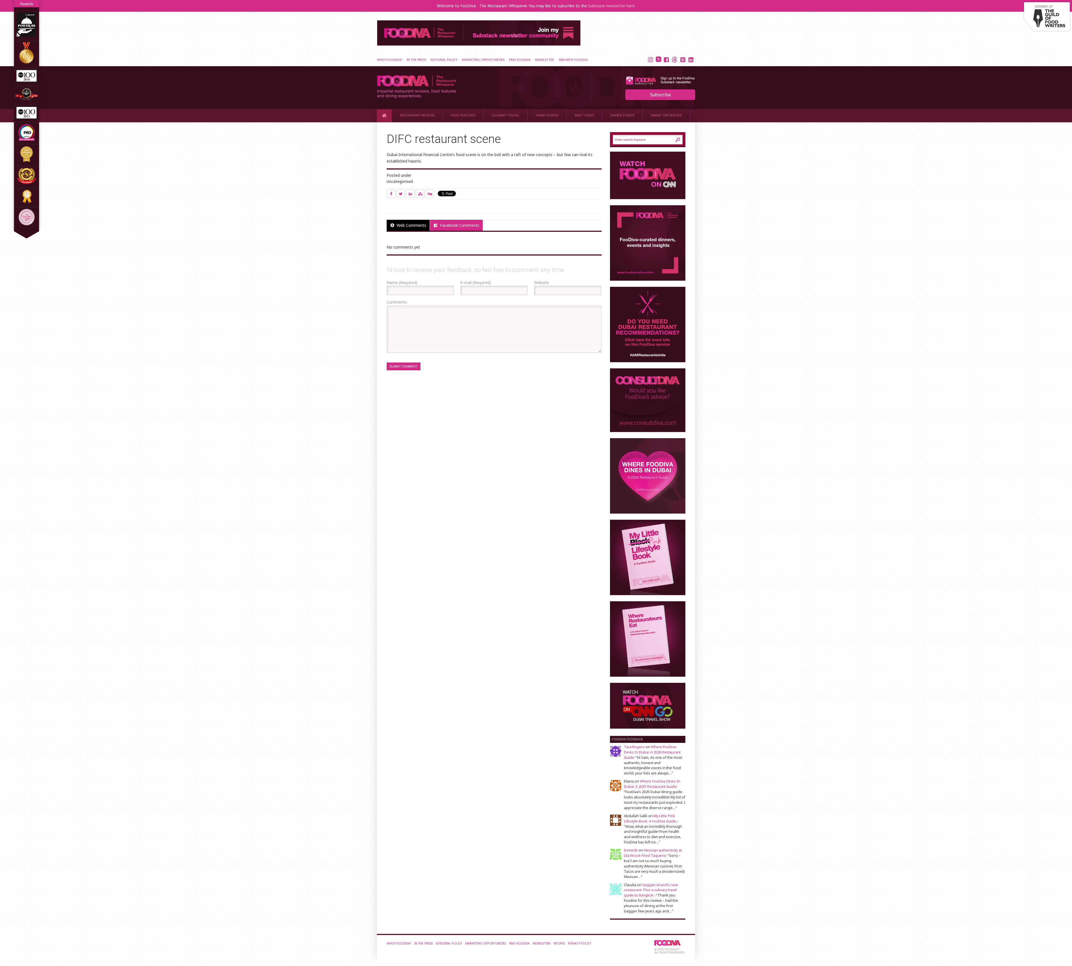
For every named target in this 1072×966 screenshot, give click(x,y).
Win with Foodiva (573, 60)
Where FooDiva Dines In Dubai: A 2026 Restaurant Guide (652, 752)
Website (541, 282)
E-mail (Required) (475, 282)
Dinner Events (622, 115)
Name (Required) (402, 282)
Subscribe (660, 94)
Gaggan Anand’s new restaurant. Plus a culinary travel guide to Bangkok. (651, 890)
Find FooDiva (519, 60)
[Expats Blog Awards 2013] (26, 160)
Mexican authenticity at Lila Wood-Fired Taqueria (653, 853)
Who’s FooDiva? (389, 60)
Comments (397, 302)
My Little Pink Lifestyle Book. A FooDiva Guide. (650, 819)
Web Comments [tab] (411, 225)
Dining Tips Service (666, 115)
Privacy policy (579, 943)
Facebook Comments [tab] (459, 225)
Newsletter (544, 60)
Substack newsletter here (611, 5)
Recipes (559, 943)
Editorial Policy (444, 60)
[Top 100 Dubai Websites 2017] (26, 62)
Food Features (463, 115)
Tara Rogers (634, 747)
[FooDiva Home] (384, 115)
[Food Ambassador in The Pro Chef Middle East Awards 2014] (26, 139)
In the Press (416, 60)
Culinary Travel (506, 115)
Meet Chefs (584, 115)
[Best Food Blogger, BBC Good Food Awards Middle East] (26, 99)
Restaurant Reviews (417, 115)
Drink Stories (547, 115)
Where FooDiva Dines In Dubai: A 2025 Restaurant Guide (652, 784)
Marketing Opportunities (483, 60)
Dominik (631, 850)
